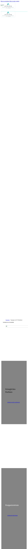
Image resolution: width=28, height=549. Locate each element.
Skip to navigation (5, 1)
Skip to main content (14, 1)
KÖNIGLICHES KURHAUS (13, 402)
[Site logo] (8, 9)
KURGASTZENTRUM (12, 515)
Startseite (7, 320)
